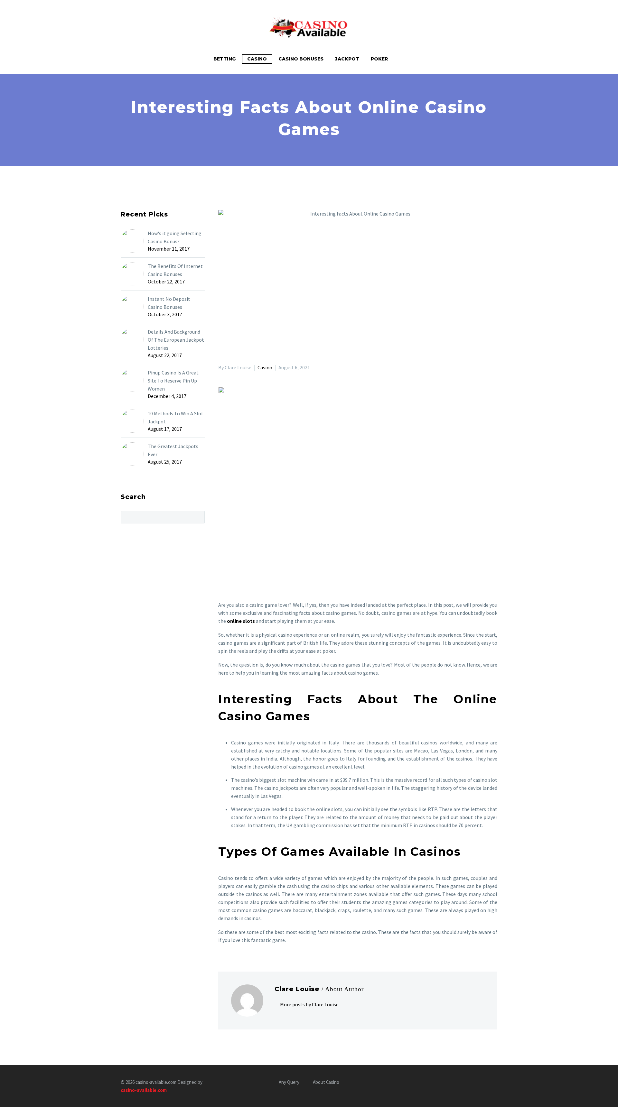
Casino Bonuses (300, 59)
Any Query (289, 1082)
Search (198, 517)
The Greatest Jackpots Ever (173, 450)
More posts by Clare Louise (309, 1004)
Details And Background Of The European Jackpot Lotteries (176, 339)
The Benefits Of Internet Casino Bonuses (175, 270)
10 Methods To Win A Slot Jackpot (175, 417)
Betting (224, 59)
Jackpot (347, 59)
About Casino (326, 1082)
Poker (379, 59)
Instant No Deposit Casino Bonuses (169, 303)
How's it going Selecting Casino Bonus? (174, 237)
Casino (257, 59)
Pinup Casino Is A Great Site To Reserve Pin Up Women (173, 380)
